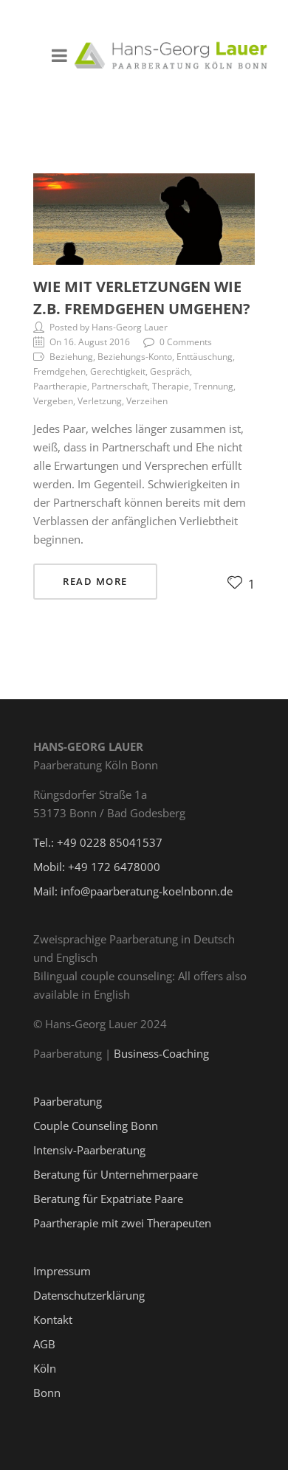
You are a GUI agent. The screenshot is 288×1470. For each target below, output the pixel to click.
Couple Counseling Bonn (95, 1125)
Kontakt (52, 1319)
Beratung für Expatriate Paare (108, 1198)
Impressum (62, 1270)
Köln (44, 1368)
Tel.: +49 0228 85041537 (97, 842)
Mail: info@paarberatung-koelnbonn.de (133, 891)
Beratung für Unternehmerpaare (115, 1174)
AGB (44, 1343)
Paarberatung (67, 1101)
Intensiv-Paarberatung (89, 1150)
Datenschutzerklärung (89, 1295)
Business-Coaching (161, 1053)
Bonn (47, 1392)
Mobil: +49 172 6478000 (96, 866)
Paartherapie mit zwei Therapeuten (122, 1223)
